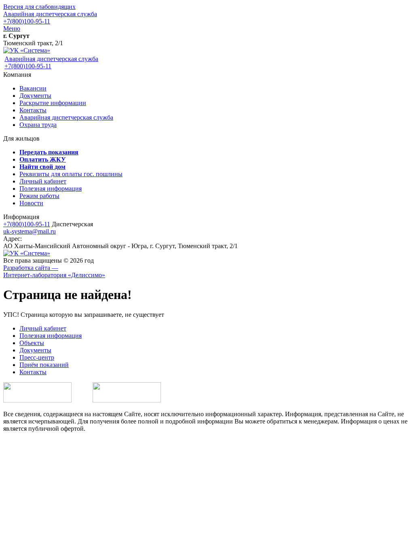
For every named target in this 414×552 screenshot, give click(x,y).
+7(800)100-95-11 (26, 21)
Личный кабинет (42, 181)
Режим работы (39, 195)
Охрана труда (38, 124)
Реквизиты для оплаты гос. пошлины (71, 174)
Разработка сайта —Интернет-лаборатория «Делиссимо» (54, 271)
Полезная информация (50, 188)
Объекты (31, 342)
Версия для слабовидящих (39, 6)
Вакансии (32, 88)
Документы (35, 95)
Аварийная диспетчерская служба (50, 14)
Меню (11, 28)
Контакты (32, 110)
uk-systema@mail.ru (29, 231)
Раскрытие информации (52, 102)
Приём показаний (44, 364)
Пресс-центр (36, 357)
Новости (31, 203)
